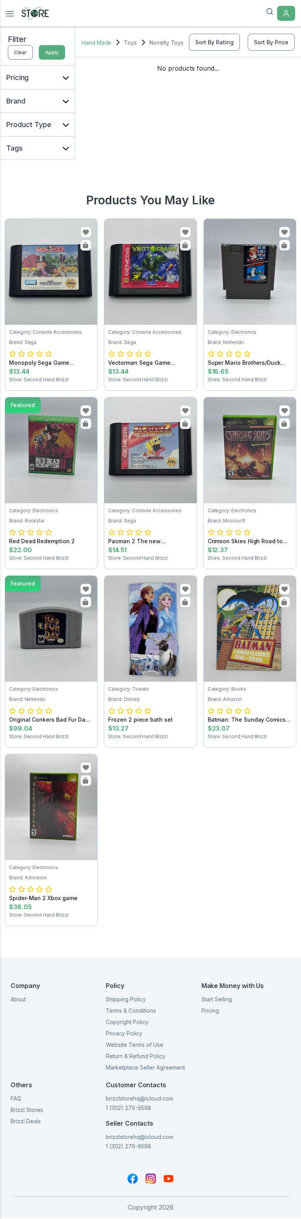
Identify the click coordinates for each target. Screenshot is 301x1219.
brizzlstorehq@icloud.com (139, 1098)
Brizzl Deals (26, 1121)
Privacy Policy (124, 1033)
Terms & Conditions (131, 1010)
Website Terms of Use (134, 1044)
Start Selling (216, 999)
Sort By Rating (214, 42)
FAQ (16, 1098)
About (18, 999)
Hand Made (96, 42)
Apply (52, 52)
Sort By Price (271, 42)
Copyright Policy (127, 1022)
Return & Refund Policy (135, 1056)
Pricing (210, 1010)
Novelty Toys (166, 42)
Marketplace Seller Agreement (145, 1067)
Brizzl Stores (27, 1109)
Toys (130, 42)
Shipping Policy (126, 999)
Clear (20, 52)
